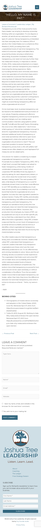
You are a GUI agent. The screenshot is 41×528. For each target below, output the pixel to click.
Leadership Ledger (24, 24)
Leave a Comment (8, 24)
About (14, 469)
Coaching (15, 471)
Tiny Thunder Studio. (22, 521)
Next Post (34, 333)
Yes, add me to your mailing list (14, 411)
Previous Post (8, 333)
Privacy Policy (20, 525)
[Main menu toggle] (37, 7)
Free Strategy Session (20, 476)
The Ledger (16, 474)
